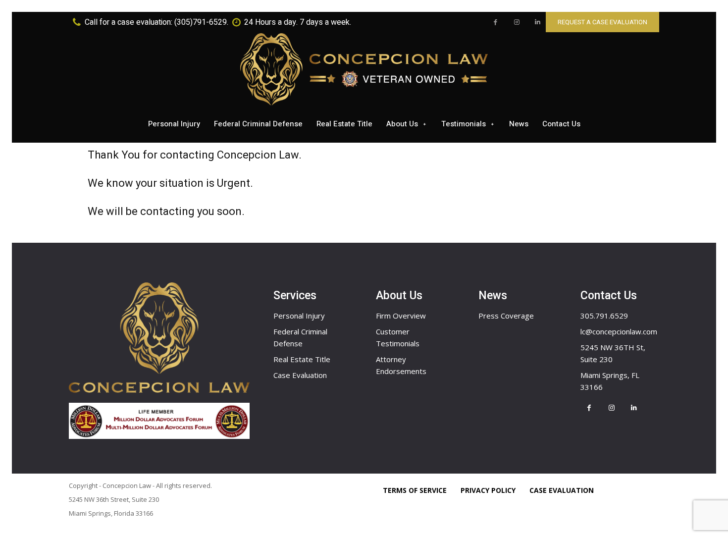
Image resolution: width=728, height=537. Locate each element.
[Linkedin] (537, 22)
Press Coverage (506, 316)
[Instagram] (517, 22)
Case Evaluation (300, 375)
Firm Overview (401, 316)
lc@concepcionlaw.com (618, 331)
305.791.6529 (604, 316)
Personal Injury (299, 316)
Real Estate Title (301, 359)
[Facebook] (495, 22)
